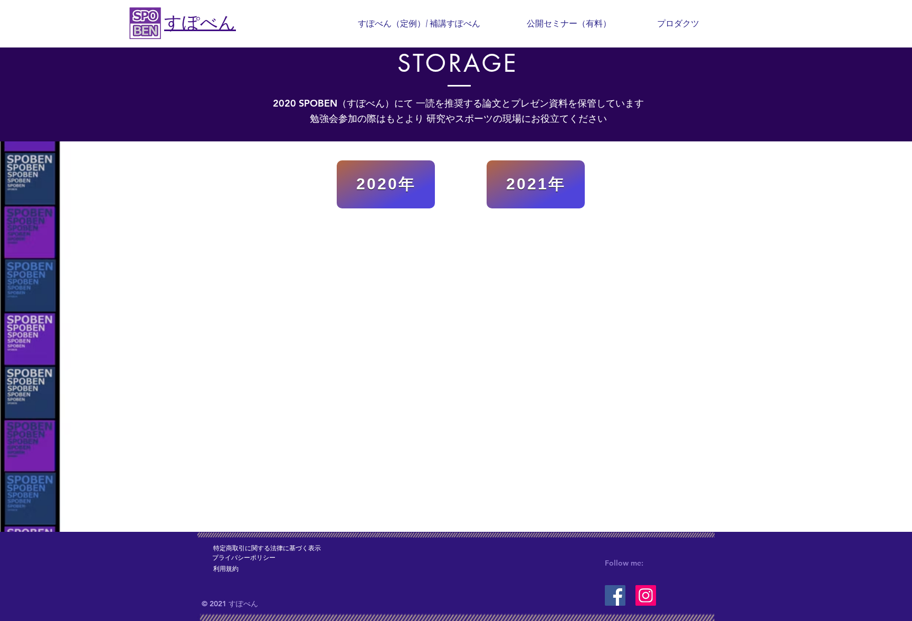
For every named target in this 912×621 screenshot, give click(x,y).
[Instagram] (645, 595)
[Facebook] (615, 595)
